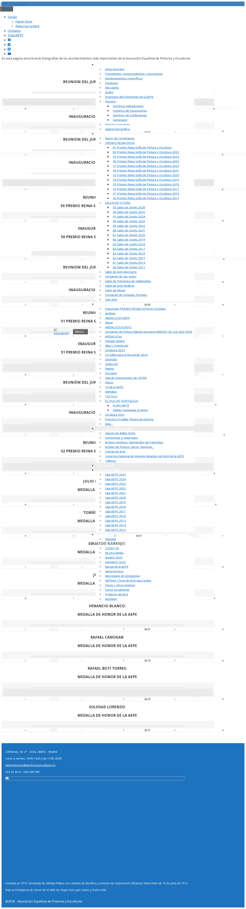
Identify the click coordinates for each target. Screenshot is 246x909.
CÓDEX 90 (112, 548)
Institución (105, 64)
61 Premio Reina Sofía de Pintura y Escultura (142, 147)
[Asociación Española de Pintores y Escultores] (62, 331)
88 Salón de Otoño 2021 (129, 230)
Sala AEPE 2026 (108, 470)
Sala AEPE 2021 (115, 493)
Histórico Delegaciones (128, 106)
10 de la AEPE (114, 387)
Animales (111, 391)
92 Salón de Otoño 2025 (129, 212)
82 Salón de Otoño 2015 (129, 258)
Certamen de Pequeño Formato (126, 295)
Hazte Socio (23, 21)
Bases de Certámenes (120, 138)
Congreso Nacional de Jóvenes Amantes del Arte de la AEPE (144, 456)
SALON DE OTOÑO (118, 203)
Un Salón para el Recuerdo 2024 (126, 355)
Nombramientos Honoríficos (124, 78)
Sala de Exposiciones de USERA (126, 378)
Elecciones (112, 87)
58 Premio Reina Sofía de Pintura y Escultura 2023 (146, 161)
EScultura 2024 (115, 350)
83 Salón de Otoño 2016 (129, 253)
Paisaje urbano (115, 341)
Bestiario (111, 599)
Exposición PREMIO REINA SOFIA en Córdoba (135, 309)
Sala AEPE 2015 (115, 520)
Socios (12, 17)
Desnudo (111, 359)
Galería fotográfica (117, 129)
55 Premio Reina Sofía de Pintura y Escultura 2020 (146, 175)
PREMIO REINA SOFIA (120, 143)
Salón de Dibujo (115, 290)
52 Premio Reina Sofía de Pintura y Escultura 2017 (146, 189)
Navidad (110, 539)
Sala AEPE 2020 (115, 497)
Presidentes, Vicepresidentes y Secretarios (134, 74)
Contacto (14, 31)
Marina (109, 368)
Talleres (110, 461)
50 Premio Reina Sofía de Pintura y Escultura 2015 (146, 198)
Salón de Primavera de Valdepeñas (128, 281)
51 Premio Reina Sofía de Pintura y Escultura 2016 (146, 193)
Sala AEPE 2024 (115, 479)
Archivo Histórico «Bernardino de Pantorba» (134, 442)
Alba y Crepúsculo (116, 345)
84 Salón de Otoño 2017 (129, 249)
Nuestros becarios (117, 124)
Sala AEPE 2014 (115, 525)
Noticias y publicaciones (114, 428)
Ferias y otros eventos (120, 585)
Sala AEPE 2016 (115, 516)
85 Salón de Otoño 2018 (129, 244)
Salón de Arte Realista (119, 286)
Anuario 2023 (114, 557)
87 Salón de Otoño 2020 (129, 235)
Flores (109, 382)
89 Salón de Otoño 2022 (129, 226)
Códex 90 (111, 364)
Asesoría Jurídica (27, 26)
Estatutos (111, 83)
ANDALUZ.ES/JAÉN (117, 318)
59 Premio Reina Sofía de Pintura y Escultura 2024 (146, 157)
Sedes (109, 92)
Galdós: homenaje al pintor (130, 410)
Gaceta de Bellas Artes (120, 433)
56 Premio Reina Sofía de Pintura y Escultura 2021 (146, 170)
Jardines (110, 313)
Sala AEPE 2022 (115, 488)
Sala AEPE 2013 (115, 530)
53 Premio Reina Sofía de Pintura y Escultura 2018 (146, 184)
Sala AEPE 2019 (115, 502)
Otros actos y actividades (115, 543)
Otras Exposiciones (111, 304)
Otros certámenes (117, 590)
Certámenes (106, 133)
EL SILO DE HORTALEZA (121, 401)
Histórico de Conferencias (130, 115)
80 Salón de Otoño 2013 (129, 267)
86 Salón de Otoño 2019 (129, 239)
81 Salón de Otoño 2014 (129, 262)
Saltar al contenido (13, 4)
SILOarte (111, 373)
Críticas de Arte (115, 451)
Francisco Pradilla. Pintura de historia (129, 419)
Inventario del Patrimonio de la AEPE (129, 97)
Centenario (120, 120)
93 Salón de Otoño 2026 (129, 207)
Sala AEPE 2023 (115, 484)
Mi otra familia (114, 553)
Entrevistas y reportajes (121, 438)
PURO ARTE (121, 405)
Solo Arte (111, 299)
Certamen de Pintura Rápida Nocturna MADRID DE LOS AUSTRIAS (148, 332)
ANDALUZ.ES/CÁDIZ (118, 327)
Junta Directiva (114, 69)
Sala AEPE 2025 (115, 474)
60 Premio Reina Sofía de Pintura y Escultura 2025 (146, 152)
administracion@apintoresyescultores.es (30, 765)
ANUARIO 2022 (115, 562)
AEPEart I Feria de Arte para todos (128, 580)
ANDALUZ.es (113, 336)
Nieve (109, 322)
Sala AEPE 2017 (115, 511)
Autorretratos (114, 571)
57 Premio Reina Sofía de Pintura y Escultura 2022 (146, 166)
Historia (110, 101)
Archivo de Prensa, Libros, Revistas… (129, 447)
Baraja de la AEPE (117, 567)
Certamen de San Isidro (120, 276)
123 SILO (111, 396)
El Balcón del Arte (116, 594)
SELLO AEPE (106, 465)
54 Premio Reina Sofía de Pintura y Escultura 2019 (146, 180)
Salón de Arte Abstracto (121, 272)
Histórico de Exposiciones (130, 110)
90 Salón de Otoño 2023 (129, 221)
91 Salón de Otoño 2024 (129, 216)
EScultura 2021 (115, 414)
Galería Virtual (107, 534)
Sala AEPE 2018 (115, 507)
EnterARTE (15, 35)
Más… (109, 424)
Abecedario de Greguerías (122, 576)
